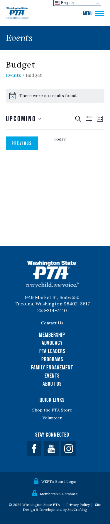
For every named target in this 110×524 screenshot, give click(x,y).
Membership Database (59, 494)
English (67, 3)
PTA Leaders (52, 351)
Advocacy (52, 343)
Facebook (34, 448)
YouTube (51, 448)
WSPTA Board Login (58, 481)
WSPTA (17, 13)
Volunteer (52, 418)
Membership (52, 334)
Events (13, 75)
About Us (52, 384)
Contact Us (52, 323)
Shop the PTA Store (52, 410)
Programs (52, 359)
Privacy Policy (78, 504)
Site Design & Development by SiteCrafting (62, 507)
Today (59, 139)
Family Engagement (52, 367)
